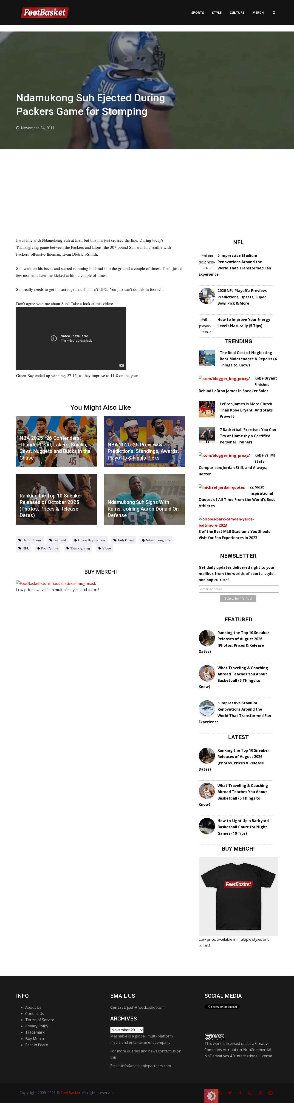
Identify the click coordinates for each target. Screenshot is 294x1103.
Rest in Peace (36, 1044)
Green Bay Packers (91, 540)
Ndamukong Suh (158, 540)
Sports (197, 12)
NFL (26, 548)
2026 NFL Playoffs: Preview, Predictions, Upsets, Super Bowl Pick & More (242, 297)
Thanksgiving (80, 548)
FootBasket (70, 1092)
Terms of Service (39, 1019)
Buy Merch (34, 1038)
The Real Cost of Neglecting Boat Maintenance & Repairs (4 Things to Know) (248, 359)
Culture (237, 12)
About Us (33, 1007)
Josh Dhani (126, 540)
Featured (60, 540)
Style (217, 12)
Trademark (35, 1032)
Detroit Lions (32, 540)
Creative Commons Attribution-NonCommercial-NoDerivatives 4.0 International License (238, 1049)
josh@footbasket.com (145, 1007)
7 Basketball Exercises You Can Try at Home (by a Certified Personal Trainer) (248, 436)
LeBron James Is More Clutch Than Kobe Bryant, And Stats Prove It (246, 410)
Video (106, 548)
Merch (258, 12)
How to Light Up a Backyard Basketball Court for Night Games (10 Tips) (243, 827)
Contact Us (34, 1013)
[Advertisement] (147, 183)
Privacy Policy (36, 1026)
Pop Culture (49, 548)
